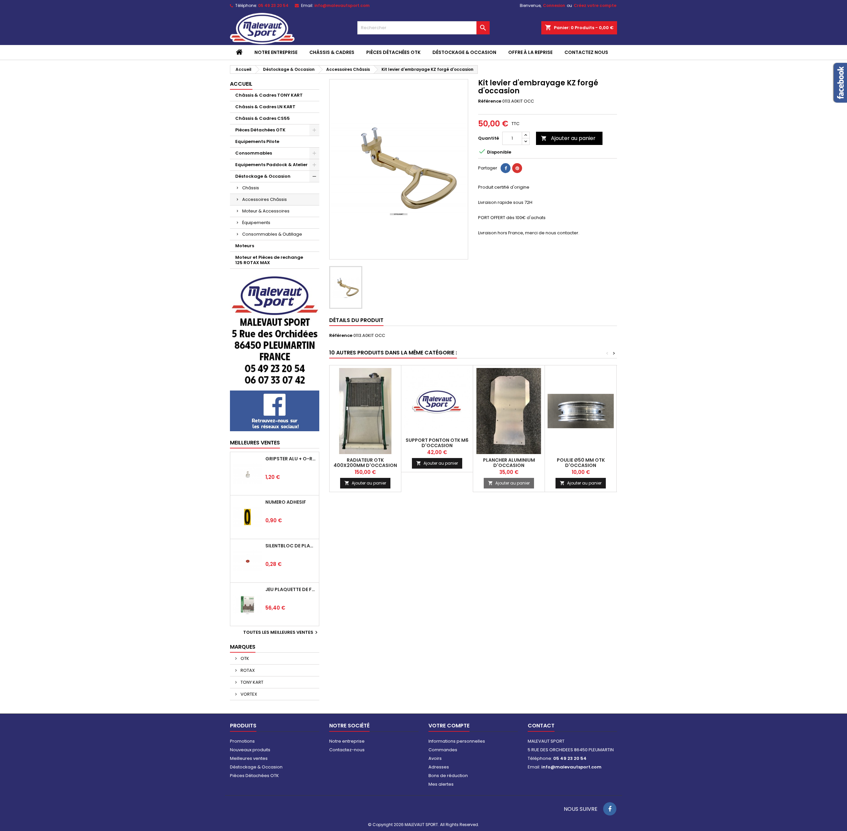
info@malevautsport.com (342, 5)
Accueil (241, 84)
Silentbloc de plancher (290, 546)
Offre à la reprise (530, 52)
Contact (541, 725)
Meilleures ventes (249, 758)
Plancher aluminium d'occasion (509, 463)
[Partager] (506, 168)
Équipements (256, 222)
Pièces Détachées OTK (393, 52)
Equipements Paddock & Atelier (271, 165)
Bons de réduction (448, 775)
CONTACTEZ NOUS (586, 52)
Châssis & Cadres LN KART (265, 107)
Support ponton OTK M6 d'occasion (437, 443)
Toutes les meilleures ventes (281, 632)
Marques (242, 647)
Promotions (242, 741)
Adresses (438, 767)
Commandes (442, 750)
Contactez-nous (347, 750)
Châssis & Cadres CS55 (262, 118)
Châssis (250, 188)
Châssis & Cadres (331, 52)
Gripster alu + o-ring (290, 459)
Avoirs (435, 758)
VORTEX (248, 694)
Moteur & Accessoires (266, 211)
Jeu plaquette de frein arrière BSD (290, 589)
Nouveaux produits (250, 750)
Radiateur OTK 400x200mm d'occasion (365, 463)
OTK (244, 658)
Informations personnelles (456, 741)
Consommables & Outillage (272, 234)
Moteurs (244, 246)
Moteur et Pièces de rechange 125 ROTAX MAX (269, 260)
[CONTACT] (274, 329)
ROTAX (247, 670)
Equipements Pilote (257, 141)
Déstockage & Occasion (464, 52)
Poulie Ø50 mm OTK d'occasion (581, 463)
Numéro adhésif (285, 502)
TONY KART (251, 682)
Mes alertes (441, 784)
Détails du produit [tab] (356, 320)
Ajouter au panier (568, 138)
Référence (489, 101)
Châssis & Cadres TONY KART (269, 95)
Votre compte (448, 725)
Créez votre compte (595, 5)
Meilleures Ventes (255, 442)
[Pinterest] (517, 168)
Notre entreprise (275, 52)
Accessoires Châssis (264, 199)
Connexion (554, 5)
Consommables (253, 153)
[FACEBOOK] (274, 410)
